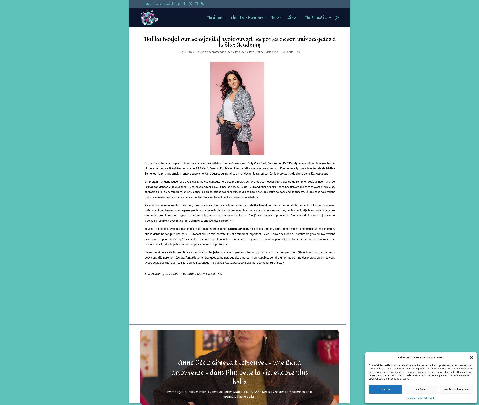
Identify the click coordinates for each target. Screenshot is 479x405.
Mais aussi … (316, 19)
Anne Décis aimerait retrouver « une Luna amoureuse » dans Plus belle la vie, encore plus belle (239, 372)
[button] (471, 357)
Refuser (421, 389)
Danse (260, 52)
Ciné (291, 19)
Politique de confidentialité (421, 398)
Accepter (385, 389)
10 (253, 397)
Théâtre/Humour (247, 19)
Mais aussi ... (273, 52)
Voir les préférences (456, 389)
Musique (214, 19)
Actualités (234, 52)
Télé (275, 19)
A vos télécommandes (211, 52)
